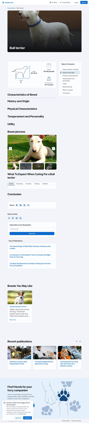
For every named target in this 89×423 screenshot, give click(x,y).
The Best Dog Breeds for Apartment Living (19, 363)
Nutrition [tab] (45, 184)
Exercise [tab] (28, 184)
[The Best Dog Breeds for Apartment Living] (19, 354)
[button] (70, 69)
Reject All (18, 418)
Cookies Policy (22, 414)
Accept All (28, 418)
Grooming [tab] (19, 184)
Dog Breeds (11, 8)
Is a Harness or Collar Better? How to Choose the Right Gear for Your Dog (30, 256)
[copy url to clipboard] (28, 205)
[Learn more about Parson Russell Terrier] (20, 300)
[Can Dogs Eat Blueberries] (69, 354)
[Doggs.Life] (7, 2)
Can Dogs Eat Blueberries (69, 362)
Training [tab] (36, 184)
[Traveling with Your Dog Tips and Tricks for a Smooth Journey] (44, 354)
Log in (76, 2)
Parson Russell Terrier (18, 306)
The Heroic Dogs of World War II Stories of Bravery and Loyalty (30, 247)
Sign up (84, 2)
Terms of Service (76, 420)
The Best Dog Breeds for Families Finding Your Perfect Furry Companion (30, 264)
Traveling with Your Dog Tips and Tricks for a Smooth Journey (44, 364)
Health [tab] (11, 184)
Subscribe (32, 233)
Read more (13, 319)
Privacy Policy (66, 420)
